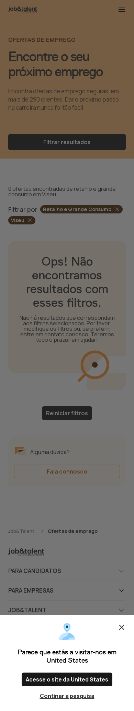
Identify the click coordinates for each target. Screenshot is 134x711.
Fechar (122, 627)
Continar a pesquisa (67, 696)
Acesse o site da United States (67, 679)
